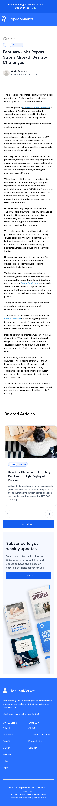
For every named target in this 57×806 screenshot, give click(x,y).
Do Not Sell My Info (36, 794)
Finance (7, 754)
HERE (33, 8)
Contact (32, 747)
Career (12, 38)
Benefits (7, 741)
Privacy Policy (35, 741)
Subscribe (29, 575)
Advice (6, 727)
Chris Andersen (19, 71)
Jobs (5, 761)
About (31, 727)
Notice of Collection (22, 797)
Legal (5, 767)
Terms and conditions (39, 734)
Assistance (8, 734)
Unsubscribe (39, 797)
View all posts (29, 523)
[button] (8, 514)
